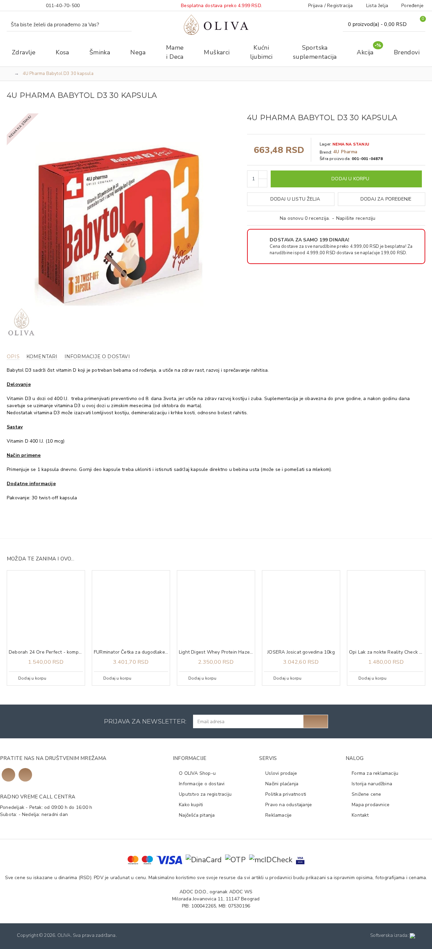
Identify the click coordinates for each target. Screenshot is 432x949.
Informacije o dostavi (97, 357)
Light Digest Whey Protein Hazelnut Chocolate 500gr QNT (216, 652)
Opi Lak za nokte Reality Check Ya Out (386, 652)
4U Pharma (345, 152)
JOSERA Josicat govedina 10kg (301, 652)
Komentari (42, 357)
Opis (13, 357)
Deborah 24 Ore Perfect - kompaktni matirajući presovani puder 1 (46, 652)
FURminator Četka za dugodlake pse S (131, 652)
